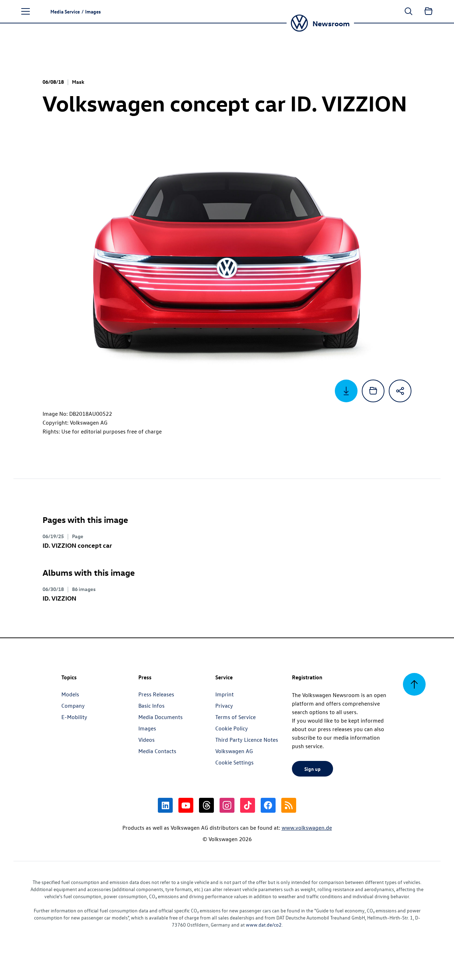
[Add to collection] (373, 391)
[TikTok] (247, 805)
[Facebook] (268, 805)
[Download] (346, 391)
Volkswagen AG (234, 751)
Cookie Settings (234, 762)
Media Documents (160, 716)
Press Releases (156, 694)
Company (73, 705)
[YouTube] (185, 805)
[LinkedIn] (165, 805)
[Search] (408, 11)
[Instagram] (227, 805)
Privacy (224, 705)
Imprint (224, 694)
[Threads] (206, 805)
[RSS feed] (288, 805)
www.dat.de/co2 (264, 924)
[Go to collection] (428, 11)
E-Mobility (74, 716)
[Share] (400, 391)
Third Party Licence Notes (246, 739)
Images (147, 728)
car (77, 545)
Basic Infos (151, 705)
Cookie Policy (231, 728)
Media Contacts (157, 751)
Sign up (312, 769)
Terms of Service (235, 716)
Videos (146, 739)
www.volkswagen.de (307, 827)
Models (70, 694)
